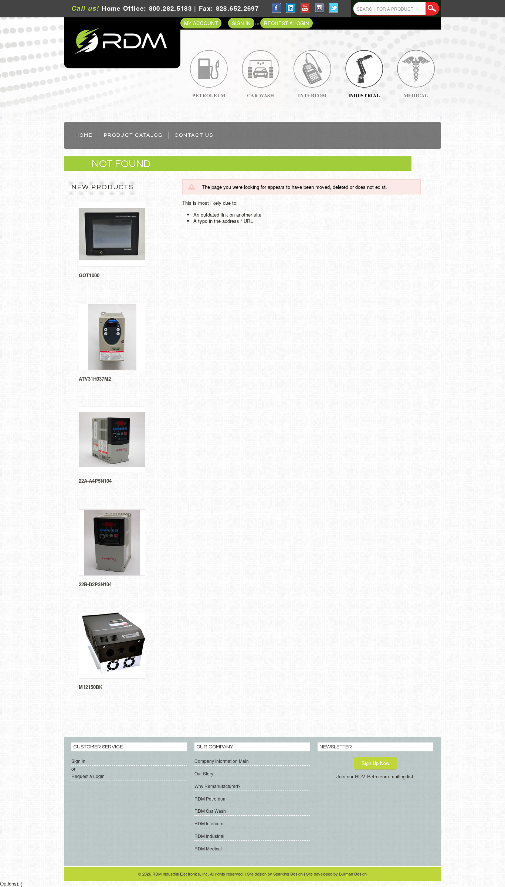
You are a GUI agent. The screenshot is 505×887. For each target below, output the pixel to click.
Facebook (276, 8)
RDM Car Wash (210, 811)
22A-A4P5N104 (95, 480)
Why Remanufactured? (217, 786)
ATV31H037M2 (95, 378)
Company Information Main (221, 761)
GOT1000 (89, 275)
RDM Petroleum (210, 798)
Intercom (312, 95)
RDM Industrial (209, 836)
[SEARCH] (432, 9)
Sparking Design (288, 874)
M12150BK (90, 686)
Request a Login (286, 23)
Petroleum (209, 95)
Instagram (319, 8)
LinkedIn (290, 8)
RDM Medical (208, 848)
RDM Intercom (208, 823)
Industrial (364, 95)
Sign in (241, 23)
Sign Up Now (375, 763)
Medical (416, 95)
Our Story (203, 773)
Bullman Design (353, 874)
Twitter (334, 8)
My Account (201, 23)
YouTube (305, 8)
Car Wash (260, 95)
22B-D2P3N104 (95, 584)
